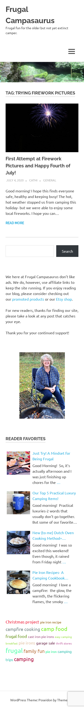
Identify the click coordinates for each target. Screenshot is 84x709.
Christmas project (22, 621)
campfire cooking (23, 629)
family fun (34, 651)
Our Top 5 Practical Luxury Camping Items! (54, 495)
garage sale (45, 643)
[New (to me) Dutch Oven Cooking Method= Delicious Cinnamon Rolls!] (18, 542)
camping (24, 659)
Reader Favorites (26, 438)
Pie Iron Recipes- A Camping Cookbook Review (48, 575)
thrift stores (64, 643)
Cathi (33, 180)
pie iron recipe (50, 622)
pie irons (27, 642)
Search (67, 251)
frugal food (16, 636)
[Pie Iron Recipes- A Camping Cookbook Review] (18, 582)
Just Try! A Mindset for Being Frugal (51, 456)
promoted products (28, 299)
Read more (15, 223)
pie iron (51, 651)
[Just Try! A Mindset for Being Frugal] (18, 463)
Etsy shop (64, 299)
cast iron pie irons (41, 636)
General (49, 180)
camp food (54, 628)
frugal (14, 650)
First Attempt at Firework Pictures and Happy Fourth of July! (38, 166)
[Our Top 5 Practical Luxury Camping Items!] (18, 503)
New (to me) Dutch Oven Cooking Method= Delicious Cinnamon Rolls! (53, 535)
